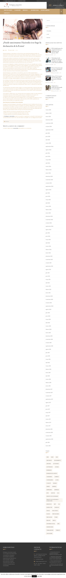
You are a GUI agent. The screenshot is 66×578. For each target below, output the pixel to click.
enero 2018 (48, 386)
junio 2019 (48, 356)
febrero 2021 (48, 289)
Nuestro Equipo (8, 10)
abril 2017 (48, 416)
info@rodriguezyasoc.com (41, 561)
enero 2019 (48, 372)
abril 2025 (48, 139)
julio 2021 (48, 272)
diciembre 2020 (49, 296)
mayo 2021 (48, 279)
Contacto (7, 13)
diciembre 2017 (49, 389)
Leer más (39, 576)
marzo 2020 (48, 326)
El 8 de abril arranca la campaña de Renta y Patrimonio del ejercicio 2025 (56, 50)
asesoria (49, 463)
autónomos (50, 467)
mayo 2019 (48, 359)
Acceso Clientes (45, 10)
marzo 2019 (48, 366)
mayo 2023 (48, 199)
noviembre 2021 (49, 259)
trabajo (58, 530)
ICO (58, 493)
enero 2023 (48, 213)
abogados (49, 460)
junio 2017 (48, 409)
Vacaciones (49, 533)
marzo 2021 (48, 286)
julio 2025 (48, 133)
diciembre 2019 (49, 336)
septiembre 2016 (49, 439)
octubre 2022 (49, 223)
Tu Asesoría (17, 10)
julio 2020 (48, 312)
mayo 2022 (48, 239)
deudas (55, 483)
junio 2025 (48, 136)
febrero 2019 (48, 369)
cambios (57, 476)
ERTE (48, 493)
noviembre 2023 (49, 179)
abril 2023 (48, 203)
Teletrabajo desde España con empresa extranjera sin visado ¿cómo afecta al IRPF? (57, 60)
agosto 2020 (48, 309)
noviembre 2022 (49, 219)
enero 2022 (48, 253)
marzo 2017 (48, 419)
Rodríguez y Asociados (9, 116)
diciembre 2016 (49, 429)
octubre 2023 (49, 183)
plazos (48, 514)
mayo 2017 (48, 412)
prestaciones (55, 514)
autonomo (56, 463)
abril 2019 (48, 362)
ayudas (57, 467)
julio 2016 (48, 442)
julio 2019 (48, 352)
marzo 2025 (48, 143)
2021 (57, 457)
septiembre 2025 (49, 129)
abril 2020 (48, 322)
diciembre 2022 (49, 216)
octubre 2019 (48, 342)
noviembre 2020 (49, 299)
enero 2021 (48, 292)
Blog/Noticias (35, 10)
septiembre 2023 (49, 186)
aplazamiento (57, 460)
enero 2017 (48, 425)
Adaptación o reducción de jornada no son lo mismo (56, 87)
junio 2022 (48, 236)
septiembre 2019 (49, 346)
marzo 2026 (48, 110)
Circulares (49, 31)
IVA (59, 504)
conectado (15, 128)
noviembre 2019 (49, 339)
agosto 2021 (48, 269)
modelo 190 (49, 507)
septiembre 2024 (49, 146)
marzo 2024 (48, 166)
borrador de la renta (52, 473)
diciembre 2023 (49, 176)
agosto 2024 (48, 149)
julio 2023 (48, 193)
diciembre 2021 (49, 256)
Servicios (25, 10)
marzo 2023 (48, 206)
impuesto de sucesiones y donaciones (53, 500)
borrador (49, 470)
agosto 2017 (48, 402)
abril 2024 (48, 163)
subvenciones (50, 527)
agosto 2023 (48, 189)
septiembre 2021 (49, 266)
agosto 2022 (48, 229)
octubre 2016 (48, 435)
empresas (56, 489)
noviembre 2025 (49, 123)
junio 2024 (48, 156)
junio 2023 (48, 196)
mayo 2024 (48, 159)
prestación (49, 517)
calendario (49, 476)
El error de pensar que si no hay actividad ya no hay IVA (57, 69)
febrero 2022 (48, 249)
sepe (58, 523)
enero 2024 (48, 173)
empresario (49, 489)
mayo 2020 (48, 319)
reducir (48, 520)
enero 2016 (48, 445)
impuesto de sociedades (52, 496)
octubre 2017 (48, 396)
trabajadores (50, 530)
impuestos (49, 504)
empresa (54, 486)
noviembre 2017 (49, 392)
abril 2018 (48, 376)
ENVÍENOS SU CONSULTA (58, 5)
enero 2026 (48, 116)
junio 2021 (48, 276)
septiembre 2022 (49, 226)
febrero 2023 (48, 209)
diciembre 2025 (49, 119)
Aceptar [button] (34, 576)
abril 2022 (48, 243)
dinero (48, 486)
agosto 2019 (48, 349)
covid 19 (49, 483)
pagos (48, 510)
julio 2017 (48, 406)
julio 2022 (48, 233)
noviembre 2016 (49, 432)
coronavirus (50, 480)
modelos (57, 507)
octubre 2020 (49, 302)
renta (54, 520)
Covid (56, 480)
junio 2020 (48, 316)
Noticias (7, 121)
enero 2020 (48, 332)
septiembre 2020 (49, 306)
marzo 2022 (48, 246)
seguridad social (51, 523)
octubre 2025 (49, 126)
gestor (53, 493)
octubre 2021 (48, 263)
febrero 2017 (48, 422)
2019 (48, 457)
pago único (55, 510)
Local (48, 34)
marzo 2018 (48, 379)
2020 (52, 457)
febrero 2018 (48, 382)
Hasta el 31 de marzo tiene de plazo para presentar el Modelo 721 (56, 78)
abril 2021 (48, 282)
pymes (56, 517)
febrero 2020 (48, 329)
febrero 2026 (48, 113)
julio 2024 (48, 153)
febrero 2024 (48, 169)
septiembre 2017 (49, 399)
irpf (55, 504)
